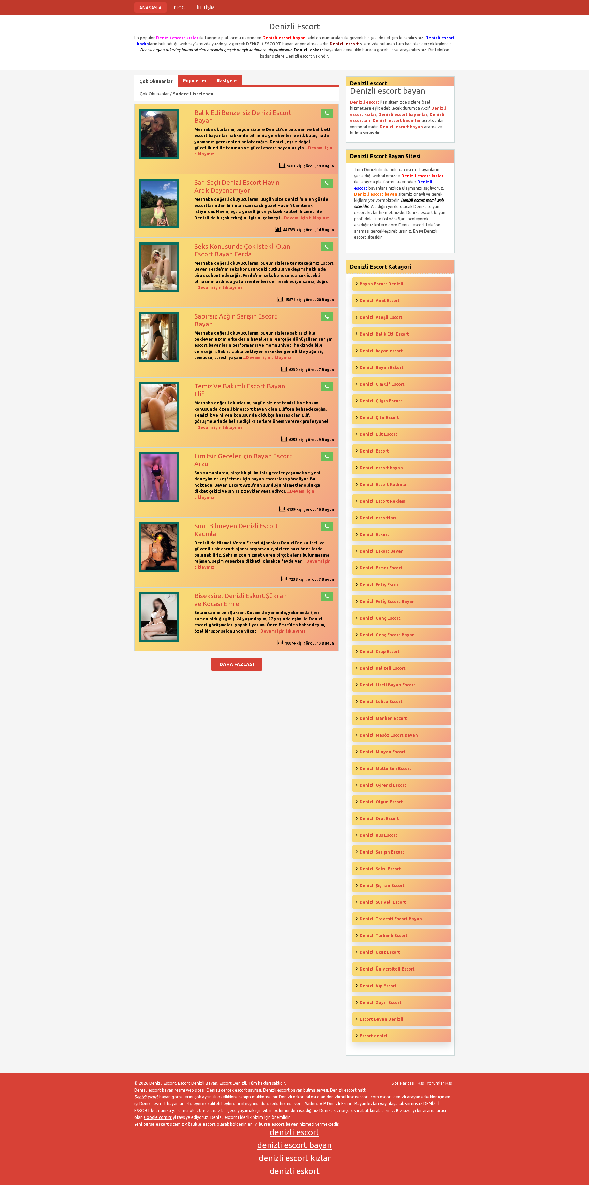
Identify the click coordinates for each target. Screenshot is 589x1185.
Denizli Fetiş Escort (380, 584)
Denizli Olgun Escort (381, 802)
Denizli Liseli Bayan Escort (388, 685)
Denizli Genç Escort (380, 618)
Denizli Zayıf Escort (381, 1002)
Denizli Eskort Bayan (382, 551)
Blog (179, 7)
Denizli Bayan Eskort (382, 367)
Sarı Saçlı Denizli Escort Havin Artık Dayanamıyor (237, 186)
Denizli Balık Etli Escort (384, 334)
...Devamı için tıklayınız (304, 218)
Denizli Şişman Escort (382, 885)
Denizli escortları (378, 518)
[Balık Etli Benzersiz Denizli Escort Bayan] (159, 157)
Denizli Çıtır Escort (379, 417)
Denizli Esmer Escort (381, 568)
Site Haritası (403, 1083)
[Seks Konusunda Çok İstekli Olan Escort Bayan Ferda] (159, 290)
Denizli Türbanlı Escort (384, 935)
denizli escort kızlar (295, 1158)
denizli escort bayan (294, 1145)
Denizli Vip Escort (378, 985)
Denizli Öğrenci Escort (383, 785)
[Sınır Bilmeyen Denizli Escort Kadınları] (159, 570)
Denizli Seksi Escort (380, 868)
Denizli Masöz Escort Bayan (389, 735)
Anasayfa (150, 7)
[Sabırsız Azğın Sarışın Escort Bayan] (159, 360)
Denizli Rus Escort (378, 835)
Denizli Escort (374, 451)
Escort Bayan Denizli (381, 1019)
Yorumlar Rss (439, 1083)
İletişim (206, 7)
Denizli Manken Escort (383, 718)
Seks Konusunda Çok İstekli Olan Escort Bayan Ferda (242, 250)
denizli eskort (295, 1171)
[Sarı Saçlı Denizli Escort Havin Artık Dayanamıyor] (159, 227)
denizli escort (294, 1132)
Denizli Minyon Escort (383, 752)
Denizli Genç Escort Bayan (387, 635)
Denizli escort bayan (381, 467)
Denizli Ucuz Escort (380, 952)
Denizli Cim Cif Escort (382, 384)
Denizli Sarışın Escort (382, 852)
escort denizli (393, 1097)
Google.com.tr (158, 1117)
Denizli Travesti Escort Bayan (391, 919)
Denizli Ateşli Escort (381, 317)
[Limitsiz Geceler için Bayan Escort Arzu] (159, 500)
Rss (421, 1083)
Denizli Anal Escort (380, 300)
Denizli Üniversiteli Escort (387, 969)
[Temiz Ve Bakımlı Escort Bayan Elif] (159, 430)
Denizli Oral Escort (379, 818)
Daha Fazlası (237, 664)
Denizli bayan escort (381, 351)
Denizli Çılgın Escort (381, 401)
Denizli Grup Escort (380, 651)
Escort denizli (374, 1036)
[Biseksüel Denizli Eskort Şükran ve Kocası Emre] (159, 640)
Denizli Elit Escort (378, 434)
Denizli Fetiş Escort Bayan (387, 601)
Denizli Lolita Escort (381, 701)
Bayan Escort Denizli (381, 284)
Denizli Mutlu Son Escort (385, 768)
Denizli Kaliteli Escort (383, 668)
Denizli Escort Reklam (382, 501)
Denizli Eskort (374, 534)
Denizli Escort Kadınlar (384, 484)
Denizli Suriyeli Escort (383, 902)
